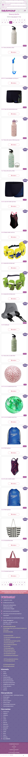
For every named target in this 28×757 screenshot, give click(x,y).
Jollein (4, 718)
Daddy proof (6, 711)
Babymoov (5, 724)
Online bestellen (6, 677)
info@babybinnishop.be (8, 602)
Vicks (4, 717)
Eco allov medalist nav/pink (8, 478)
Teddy (4, 731)
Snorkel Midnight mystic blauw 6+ (9, 78)
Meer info (11, 755)
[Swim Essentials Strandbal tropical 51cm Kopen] (14, 404)
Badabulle (5, 727)
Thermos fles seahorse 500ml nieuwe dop (10, 140)
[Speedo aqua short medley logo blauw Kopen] (14, 189)
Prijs (20, 16)
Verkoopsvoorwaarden (8, 680)
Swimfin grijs (5, 324)
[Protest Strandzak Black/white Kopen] (14, 527)
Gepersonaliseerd (7, 700)
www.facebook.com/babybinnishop (11, 611)
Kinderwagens (6, 697)
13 (8, 22)
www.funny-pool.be (7, 613)
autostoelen (5, 698)
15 (13, 22)
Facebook (14, 746)
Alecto (4, 735)
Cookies (5, 688)
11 (2, 22)
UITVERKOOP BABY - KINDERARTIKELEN (13, 695)
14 (10, 22)
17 (19, 22)
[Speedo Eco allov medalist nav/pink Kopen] (14, 466)
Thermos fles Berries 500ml (7, 47)
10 (24, 20)
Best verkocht (14, 16)
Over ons (5, 675)
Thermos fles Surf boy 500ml (8, 170)
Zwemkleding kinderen (8, 706)
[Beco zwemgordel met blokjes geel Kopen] (14, 250)
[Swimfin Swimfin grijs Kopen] (14, 312)
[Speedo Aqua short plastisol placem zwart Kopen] (14, 96)
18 (22, 22)
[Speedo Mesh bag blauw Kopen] (14, 435)
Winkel (4, 673)
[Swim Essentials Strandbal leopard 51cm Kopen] (14, 373)
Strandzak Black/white (7, 540)
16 (16, 22)
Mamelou (5, 737)
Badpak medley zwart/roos (8, 232)
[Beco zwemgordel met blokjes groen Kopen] (14, 281)
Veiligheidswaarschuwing (8, 684)
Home (4, 671)
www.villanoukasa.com (8, 617)
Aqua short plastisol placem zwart (9, 109)
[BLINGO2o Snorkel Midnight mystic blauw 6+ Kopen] (14, 65)
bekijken (14, 52)
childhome (5, 715)
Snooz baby (5, 726)
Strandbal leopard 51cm (9, 386)
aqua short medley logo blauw (8, 201)
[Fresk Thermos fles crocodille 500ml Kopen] (14, 343)
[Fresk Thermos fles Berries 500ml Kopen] (14, 35)
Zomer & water (6, 702)
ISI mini (4, 729)
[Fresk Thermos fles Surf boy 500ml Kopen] (14, 158)
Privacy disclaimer (7, 686)
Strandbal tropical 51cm (9, 417)
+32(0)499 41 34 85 (7, 600)
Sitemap (5, 689)
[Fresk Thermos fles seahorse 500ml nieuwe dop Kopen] (14, 127)
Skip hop (5, 722)
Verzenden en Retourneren (9, 682)
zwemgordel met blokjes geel (7, 263)
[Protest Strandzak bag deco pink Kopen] (14, 558)
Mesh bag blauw (6, 448)
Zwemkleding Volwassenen (9, 704)
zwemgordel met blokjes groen (8, 294)
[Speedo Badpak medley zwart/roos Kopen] (14, 219)
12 (5, 22)
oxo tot (4, 720)
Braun (4, 733)
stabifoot (5, 713)
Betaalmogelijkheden (8, 679)
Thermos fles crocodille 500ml (8, 355)
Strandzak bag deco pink (7, 571)
